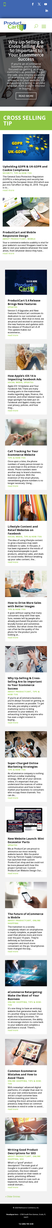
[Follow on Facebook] (32, 4)
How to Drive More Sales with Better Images (24, 604)
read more (8, 190)
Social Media (15, 382)
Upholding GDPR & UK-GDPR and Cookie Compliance (25, 168)
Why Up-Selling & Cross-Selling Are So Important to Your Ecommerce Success (26, 50)
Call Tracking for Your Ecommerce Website (23, 452)
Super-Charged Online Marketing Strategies (23, 764)
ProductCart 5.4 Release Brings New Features (24, 302)
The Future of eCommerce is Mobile (25, 915)
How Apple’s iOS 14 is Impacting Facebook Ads (24, 377)
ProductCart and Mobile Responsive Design (19, 234)
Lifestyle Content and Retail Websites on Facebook (23, 530)
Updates (12, 307)
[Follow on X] (39, 4)
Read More (26, 96)
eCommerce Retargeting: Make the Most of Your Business (25, 995)
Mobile (31, 239)
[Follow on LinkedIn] (46, 10)
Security (8, 173)
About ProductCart (14, 239)
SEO (22, 1159)
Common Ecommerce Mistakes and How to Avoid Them (22, 1074)
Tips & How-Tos (23, 173)
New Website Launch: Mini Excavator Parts (26, 840)
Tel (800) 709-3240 (26, 1224)
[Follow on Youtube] (45, 4)
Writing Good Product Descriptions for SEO (23, 1151)
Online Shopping (17, 1002)
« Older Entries (12, 1196)
